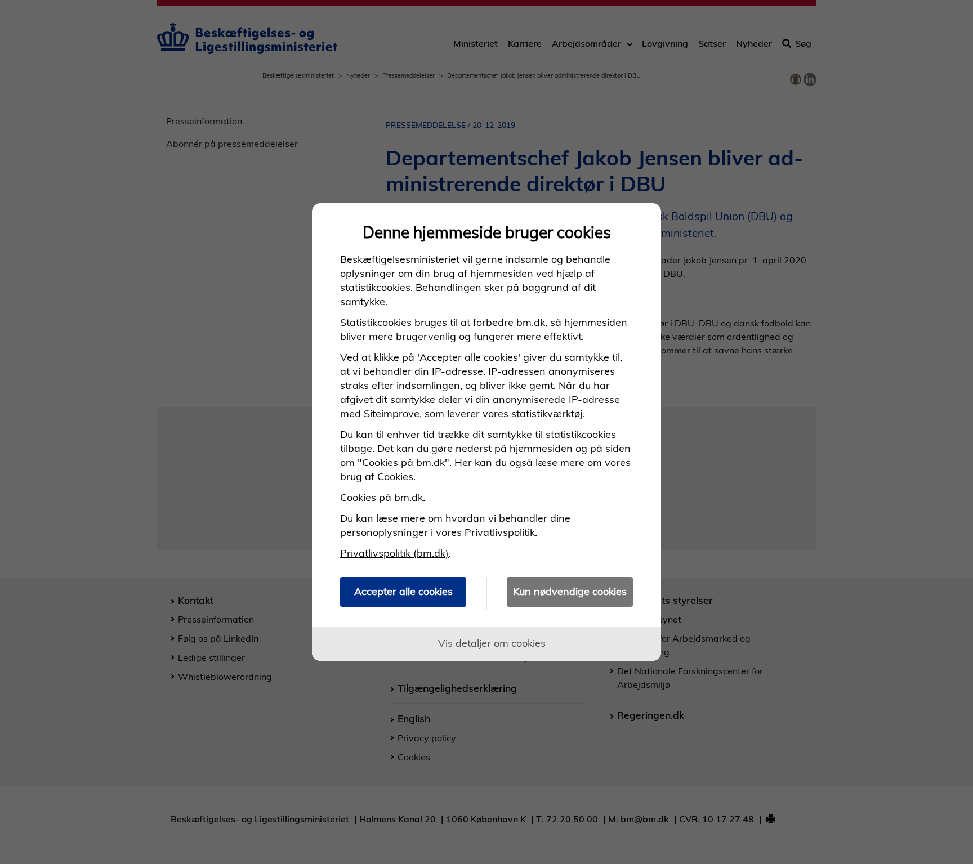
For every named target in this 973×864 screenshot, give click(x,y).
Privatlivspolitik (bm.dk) (394, 553)
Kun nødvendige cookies (570, 591)
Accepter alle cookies (403, 591)
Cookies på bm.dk (381, 497)
